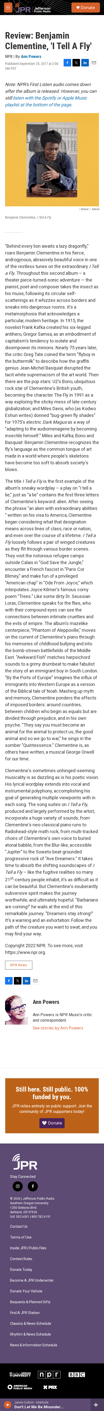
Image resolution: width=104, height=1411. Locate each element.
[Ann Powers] (16, 1010)
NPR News (18, 965)
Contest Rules (21, 1259)
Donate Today (21, 1270)
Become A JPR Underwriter (32, 1280)
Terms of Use (21, 1237)
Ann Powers (31, 56)
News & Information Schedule (33, 1345)
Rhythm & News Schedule (30, 1334)
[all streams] (97, 1404)
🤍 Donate (52, 1123)
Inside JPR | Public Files (28, 1248)
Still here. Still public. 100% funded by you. (52, 1093)
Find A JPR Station (25, 1313)
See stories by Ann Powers (58, 1028)
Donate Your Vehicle (26, 1291)
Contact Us (19, 1226)
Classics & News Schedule (30, 1324)
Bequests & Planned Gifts (30, 1302)
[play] (8, 1404)
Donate (88, 7)
